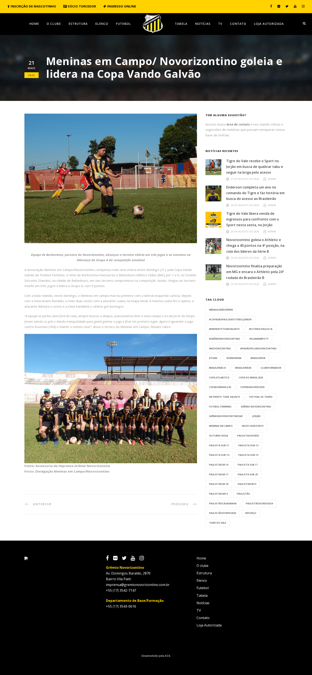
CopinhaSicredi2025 (252, 387)
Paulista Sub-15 (248, 454)
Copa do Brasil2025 (251, 377)
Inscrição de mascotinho (33, 6)
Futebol (123, 24)
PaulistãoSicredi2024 (259, 503)
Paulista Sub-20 (248, 474)
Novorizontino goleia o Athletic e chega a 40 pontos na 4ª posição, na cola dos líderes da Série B (255, 245)
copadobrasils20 (220, 387)
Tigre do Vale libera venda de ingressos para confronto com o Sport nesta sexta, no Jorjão (252, 219)
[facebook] (271, 6)
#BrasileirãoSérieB (221, 309)
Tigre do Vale (217, 522)
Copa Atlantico (219, 377)
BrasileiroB (258, 358)
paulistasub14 (218, 493)
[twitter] (286, 6)
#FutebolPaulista (260, 329)
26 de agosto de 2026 (245, 205)
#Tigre (213, 358)
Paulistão (243, 493)
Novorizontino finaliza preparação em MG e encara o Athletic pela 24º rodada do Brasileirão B (255, 272)
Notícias (203, 24)
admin (272, 178)
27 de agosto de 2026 (245, 178)
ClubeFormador (271, 367)
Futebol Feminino (220, 406)
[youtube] (295, 6)
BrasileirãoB (243, 367)
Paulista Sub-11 (219, 445)
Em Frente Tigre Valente (224, 396)
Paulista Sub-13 (248, 445)
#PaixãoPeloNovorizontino (258, 348)
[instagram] (303, 6)
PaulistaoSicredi (248, 435)
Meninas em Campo (221, 425)
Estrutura (78, 24)
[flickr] (278, 6)
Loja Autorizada (269, 24)
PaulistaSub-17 (218, 474)
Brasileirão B (217, 367)
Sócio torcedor (81, 6)
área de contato (238, 124)
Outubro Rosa (218, 435)
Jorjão (256, 416)
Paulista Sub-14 (219, 454)
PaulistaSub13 (247, 483)
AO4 (167, 656)
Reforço (250, 513)
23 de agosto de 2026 (245, 284)
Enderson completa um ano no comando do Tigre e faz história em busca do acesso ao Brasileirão (255, 193)
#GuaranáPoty (258, 338)
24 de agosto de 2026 (245, 257)
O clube (54, 24)
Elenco (101, 24)
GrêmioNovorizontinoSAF (226, 416)
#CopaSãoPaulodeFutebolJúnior (230, 319)
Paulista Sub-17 (248, 464)
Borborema (234, 358)
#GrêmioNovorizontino (224, 338)
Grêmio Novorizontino (256, 406)
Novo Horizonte (253, 425)
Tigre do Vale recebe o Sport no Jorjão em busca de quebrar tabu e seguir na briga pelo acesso (254, 167)
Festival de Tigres (261, 396)
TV (220, 24)
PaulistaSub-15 (218, 464)
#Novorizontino (220, 348)
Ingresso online (121, 6)
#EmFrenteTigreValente (224, 329)
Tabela (181, 24)
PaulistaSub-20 (218, 483)
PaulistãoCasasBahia (222, 503)
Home (34, 24)
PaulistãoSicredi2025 (222, 513)
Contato (238, 24)
